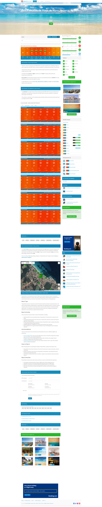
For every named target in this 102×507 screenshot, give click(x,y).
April (67, 132)
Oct (49, 48)
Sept (43, 408)
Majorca (43, 4)
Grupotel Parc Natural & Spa (29, 340)
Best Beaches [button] (47, 1)
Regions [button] (42, 1)
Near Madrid (65, 181)
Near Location (54, 36)
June (67, 137)
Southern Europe (27, 4)
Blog (38, 1)
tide (50, 81)
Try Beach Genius (72, 216)
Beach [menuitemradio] (32, 262)
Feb (25, 408)
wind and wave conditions (43, 81)
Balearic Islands (37, 4)
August (67, 143)
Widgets (45, 503)
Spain (32, 4)
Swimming (46, 383)
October (67, 148)
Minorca (27, 240)
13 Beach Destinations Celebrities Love (73, 286)
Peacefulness (47, 386)
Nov (54, 48)
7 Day (22, 105)
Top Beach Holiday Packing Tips (72, 266)
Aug (40, 48)
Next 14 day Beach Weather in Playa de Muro (30, 246)
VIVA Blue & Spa (26, 338)
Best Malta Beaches (69, 198)
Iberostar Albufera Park (28, 335)
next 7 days (35, 81)
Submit (30, 398)
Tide (32, 105)
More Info (72, 77)
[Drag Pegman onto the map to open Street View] (59, 288)
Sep (45, 48)
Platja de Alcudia (72, 167)
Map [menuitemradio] (23, 262)
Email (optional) (24, 380)
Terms (59, 290)
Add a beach (51, 503)
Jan (22, 408)
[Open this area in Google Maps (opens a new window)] (22, 290)
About (32, 503)
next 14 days (56, 81)
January (67, 124)
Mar (27, 408)
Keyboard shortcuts (46, 290)
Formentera (32, 240)
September (68, 145)
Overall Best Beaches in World (26, 420)
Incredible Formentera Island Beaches (73, 187)
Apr (22, 48)
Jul (36, 48)
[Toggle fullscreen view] (59, 263)
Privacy (42, 503)
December (67, 153)
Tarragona (43, 240)
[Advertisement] (41, 230)
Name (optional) (24, 378)
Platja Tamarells (72, 173)
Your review (25, 390)
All (58, 36)
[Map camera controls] (59, 284)
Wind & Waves (27, 105)
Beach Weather (28, 503)
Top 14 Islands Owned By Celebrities (72, 276)
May (27, 48)
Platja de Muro (72, 164)
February (67, 127)
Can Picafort (71, 160)
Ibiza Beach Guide (69, 191)
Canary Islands (48, 240)
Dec (58, 48)
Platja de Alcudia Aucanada (74, 170)
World (22, 4)
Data (34, 503)
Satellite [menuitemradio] (27, 262)
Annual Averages (65, 122)
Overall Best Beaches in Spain (26, 416)
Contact (37, 503)
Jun (31, 48)
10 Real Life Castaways (70, 269)
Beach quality (30, 383)
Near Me (49, 36)
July (66, 140)
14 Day (36, 105)
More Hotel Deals (72, 114)
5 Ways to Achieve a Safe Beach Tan (72, 279)
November (67, 150)
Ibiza (23, 240)
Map (51, 23)
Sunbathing (30, 386)
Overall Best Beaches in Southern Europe (28, 418)
